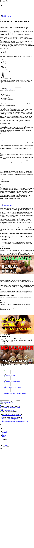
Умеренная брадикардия (4, 405)
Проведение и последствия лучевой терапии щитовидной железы (12, 418)
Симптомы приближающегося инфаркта (6, 402)
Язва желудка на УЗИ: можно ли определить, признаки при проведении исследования (15, 421)
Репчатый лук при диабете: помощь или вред (9, 140)
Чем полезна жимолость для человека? (8, 205)
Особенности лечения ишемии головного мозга (7, 410)
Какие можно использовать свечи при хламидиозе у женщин (11, 416)
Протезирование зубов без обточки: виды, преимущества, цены (11, 415)
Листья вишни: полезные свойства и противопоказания (12, 387)
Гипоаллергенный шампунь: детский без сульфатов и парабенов (10, 407)
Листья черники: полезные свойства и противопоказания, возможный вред (15, 393)
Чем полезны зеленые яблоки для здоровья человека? (12, 381)
